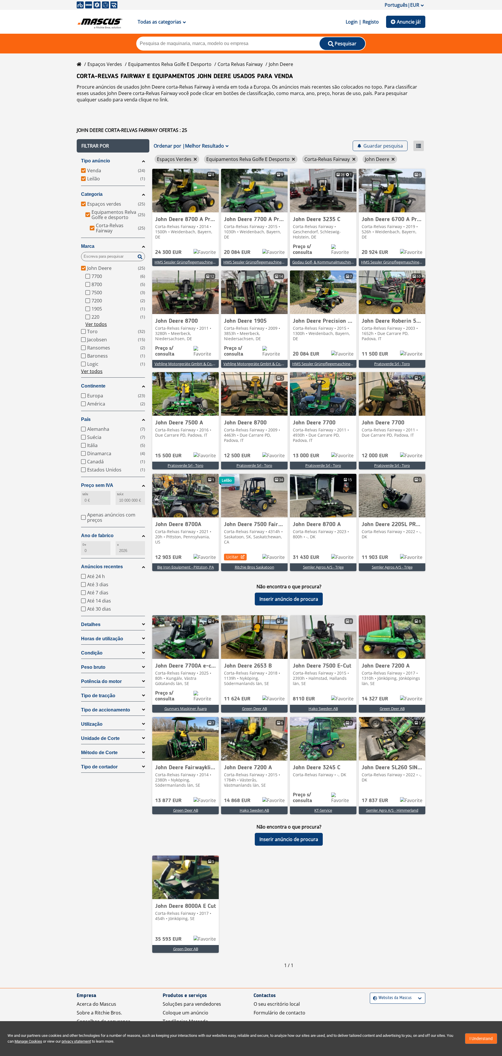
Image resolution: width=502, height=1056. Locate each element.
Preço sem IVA (97, 485)
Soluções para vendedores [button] (192, 1004)
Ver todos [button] (96, 324)
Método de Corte (99, 752)
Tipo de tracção (98, 695)
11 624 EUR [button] (237, 699)
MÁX (120, 494)
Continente (93, 385)
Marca (87, 246)
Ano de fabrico (97, 535)
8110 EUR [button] (304, 699)
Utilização (92, 724)
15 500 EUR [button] (168, 455)
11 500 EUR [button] (375, 354)
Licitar (232, 557)
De (84, 544)
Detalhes (91, 624)
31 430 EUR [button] (306, 557)
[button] (113, 146)
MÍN (85, 494)
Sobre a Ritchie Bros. (99, 1013)
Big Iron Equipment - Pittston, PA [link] (185, 567)
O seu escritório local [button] (277, 1004)
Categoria (92, 194)
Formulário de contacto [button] (279, 1013)
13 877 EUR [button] (168, 800)
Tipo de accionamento (105, 709)
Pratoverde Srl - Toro (392, 363)
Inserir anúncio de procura (288, 599)
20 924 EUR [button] (375, 252)
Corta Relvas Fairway (240, 64)
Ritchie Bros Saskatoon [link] (254, 567)
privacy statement (76, 1041)
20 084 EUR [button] (237, 252)
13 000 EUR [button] (306, 455)
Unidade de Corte (100, 738)
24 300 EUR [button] (168, 252)
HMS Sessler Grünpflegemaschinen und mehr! (194, 262)
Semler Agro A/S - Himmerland (392, 810)
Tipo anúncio (95, 160)
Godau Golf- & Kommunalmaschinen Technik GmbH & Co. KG (344, 262)
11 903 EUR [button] (375, 557)
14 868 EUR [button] (237, 800)
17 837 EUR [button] (375, 800)
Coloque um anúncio (185, 1013)
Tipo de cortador (99, 766)
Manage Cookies (28, 1041)
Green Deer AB (254, 708)
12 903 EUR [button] (168, 557)
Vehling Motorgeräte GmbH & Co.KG (186, 363)
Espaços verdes (104, 64)
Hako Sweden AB (323, 708)
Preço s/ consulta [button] (302, 249)
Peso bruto (93, 667)
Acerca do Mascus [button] (96, 1004)
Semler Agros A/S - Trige (323, 567)
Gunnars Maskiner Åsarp (185, 708)
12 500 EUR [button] (237, 455)
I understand (481, 1038)
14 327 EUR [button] (375, 699)
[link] (185, 190)
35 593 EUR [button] (168, 939)
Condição (92, 652)
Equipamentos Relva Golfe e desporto (169, 64)
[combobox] (373, 998)
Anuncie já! (409, 22)
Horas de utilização (102, 638)
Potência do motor (101, 681)
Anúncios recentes (102, 566)
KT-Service (323, 810)
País (86, 419)
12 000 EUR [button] (375, 455)
